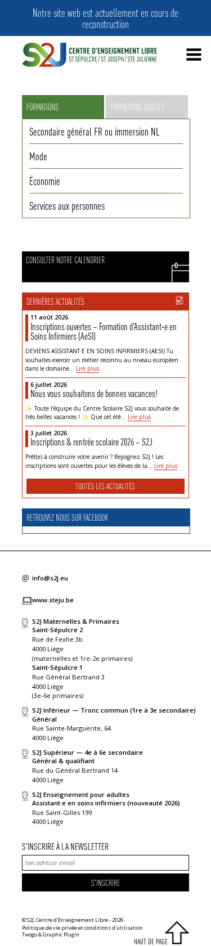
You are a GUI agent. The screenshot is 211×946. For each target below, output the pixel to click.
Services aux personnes (67, 205)
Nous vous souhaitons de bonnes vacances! (94, 393)
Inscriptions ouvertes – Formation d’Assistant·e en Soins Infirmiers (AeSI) (103, 331)
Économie (44, 180)
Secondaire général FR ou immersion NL (94, 131)
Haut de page (151, 941)
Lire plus (87, 368)
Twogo (29, 934)
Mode (38, 156)
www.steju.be (53, 600)
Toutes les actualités (105, 486)
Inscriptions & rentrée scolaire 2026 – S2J (91, 441)
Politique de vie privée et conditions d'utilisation (82, 927)
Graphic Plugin (61, 934)
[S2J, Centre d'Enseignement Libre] (89, 55)
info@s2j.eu (50, 578)
